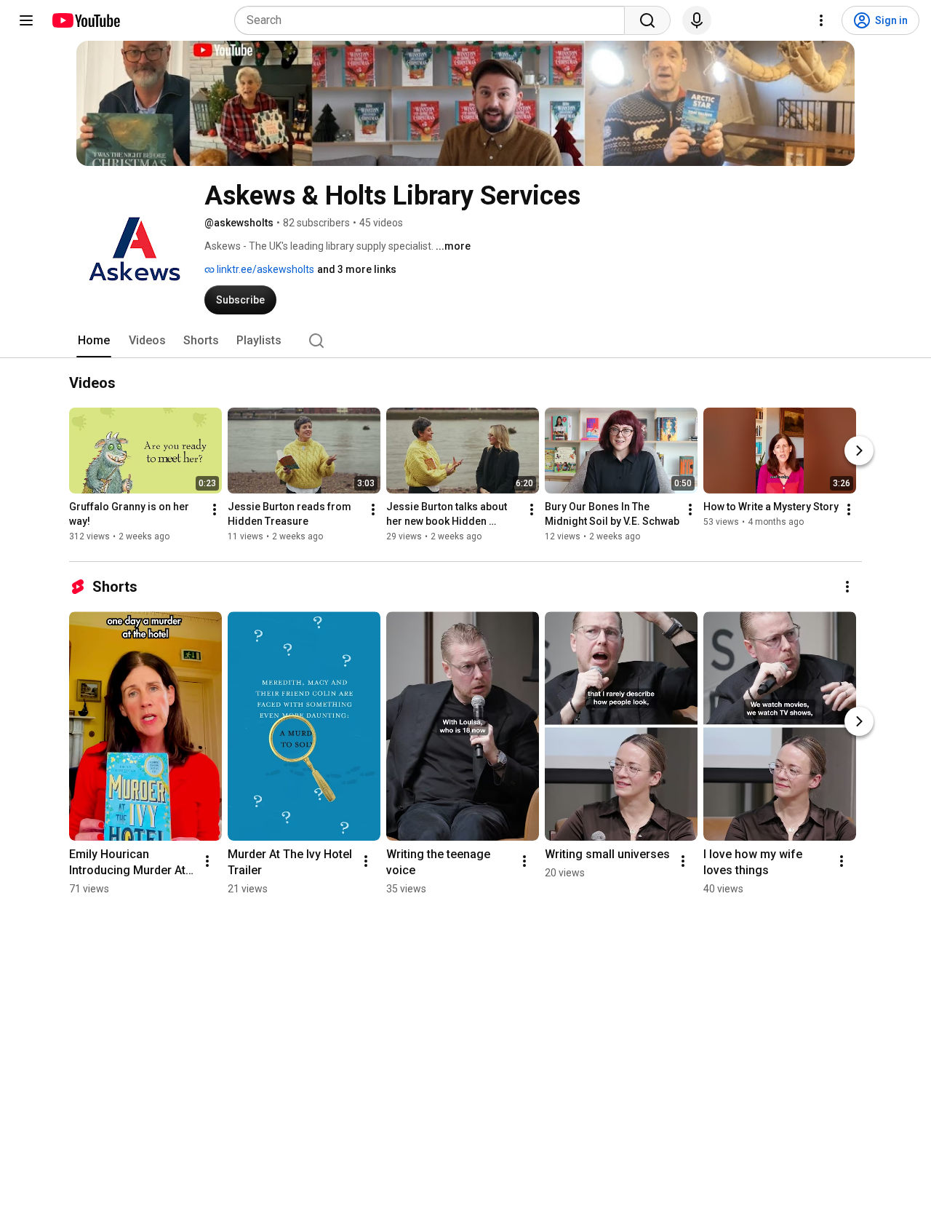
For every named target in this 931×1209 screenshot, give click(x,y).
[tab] (93, 340)
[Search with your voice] (696, 20)
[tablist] (465, 340)
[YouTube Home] (85, 20)
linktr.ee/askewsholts (264, 269)
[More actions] (214, 510)
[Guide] (26, 20)
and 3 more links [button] (356, 269)
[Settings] (821, 20)
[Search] (647, 20)
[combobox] (434, 20)
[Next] (859, 451)
